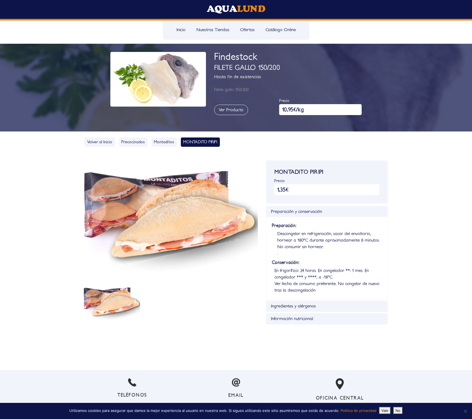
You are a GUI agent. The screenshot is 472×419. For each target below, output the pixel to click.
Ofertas (247, 30)
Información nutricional (292, 318)
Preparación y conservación (296, 211)
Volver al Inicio (99, 142)
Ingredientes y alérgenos (293, 306)
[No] (465, 411)
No (398, 410)
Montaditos (164, 142)
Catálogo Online (281, 30)
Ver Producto (231, 110)
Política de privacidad (358, 410)
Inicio (180, 30)
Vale (384, 410)
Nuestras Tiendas (212, 30)
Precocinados (133, 142)
